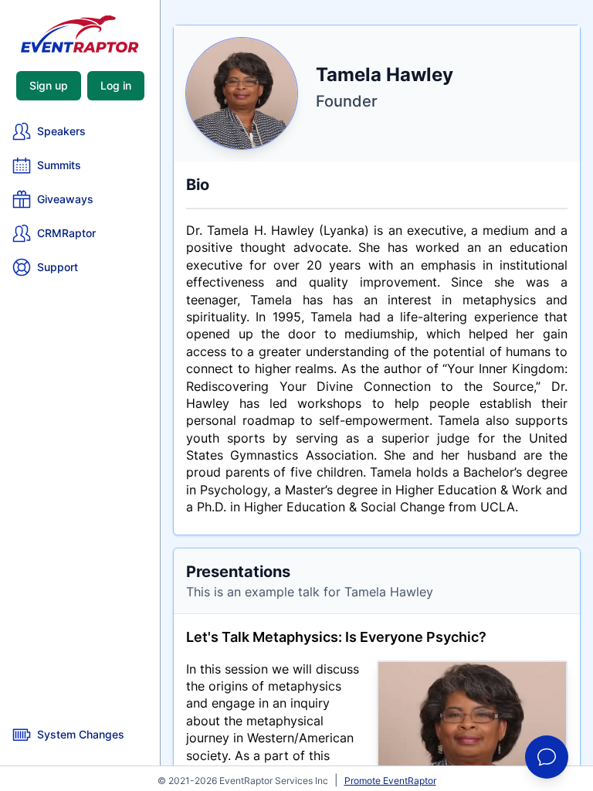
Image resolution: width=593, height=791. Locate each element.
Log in (115, 85)
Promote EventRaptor (390, 780)
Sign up (48, 85)
